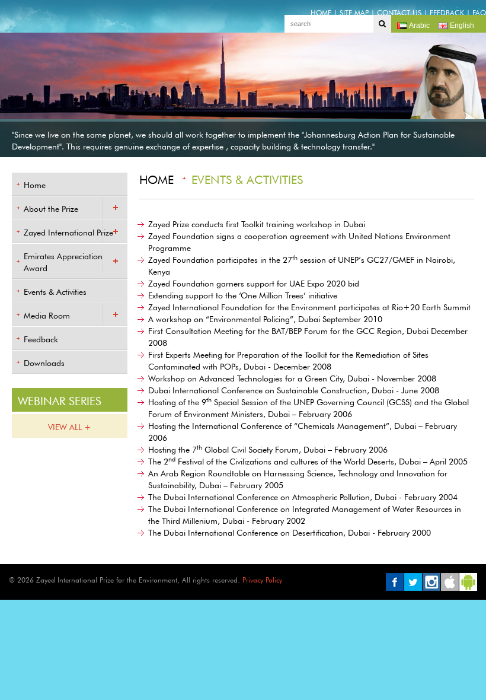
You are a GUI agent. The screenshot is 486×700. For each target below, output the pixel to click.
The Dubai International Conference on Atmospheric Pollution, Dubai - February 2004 (303, 496)
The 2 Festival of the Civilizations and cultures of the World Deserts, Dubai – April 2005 (308, 460)
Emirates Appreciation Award (63, 261)
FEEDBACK (447, 12)
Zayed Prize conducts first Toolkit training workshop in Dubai (256, 223)
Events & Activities (55, 290)
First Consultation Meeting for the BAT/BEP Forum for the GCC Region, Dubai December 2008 (308, 335)
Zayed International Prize (68, 231)
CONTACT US (399, 12)
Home (35, 184)
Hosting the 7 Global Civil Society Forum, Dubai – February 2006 (268, 448)
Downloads (44, 361)
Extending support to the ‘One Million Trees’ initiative (242, 294)
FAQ (479, 12)
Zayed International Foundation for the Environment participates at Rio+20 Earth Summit (309, 306)
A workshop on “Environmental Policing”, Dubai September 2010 (265, 318)
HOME (321, 12)
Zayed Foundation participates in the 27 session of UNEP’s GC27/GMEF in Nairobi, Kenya (301, 264)
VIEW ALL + (69, 426)
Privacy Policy (262, 579)
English (462, 25)
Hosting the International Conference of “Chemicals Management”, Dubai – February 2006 (302, 430)
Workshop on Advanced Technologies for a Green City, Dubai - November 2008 (292, 377)
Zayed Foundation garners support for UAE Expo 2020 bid (253, 282)
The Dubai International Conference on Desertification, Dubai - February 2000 (289, 531)
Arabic (419, 25)
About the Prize (51, 207)
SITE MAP (354, 12)
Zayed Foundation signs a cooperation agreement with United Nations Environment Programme (299, 241)
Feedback (41, 338)
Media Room (47, 314)
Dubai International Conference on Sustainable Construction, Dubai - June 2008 (293, 389)
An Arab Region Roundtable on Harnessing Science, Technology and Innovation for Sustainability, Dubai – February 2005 (297, 478)
